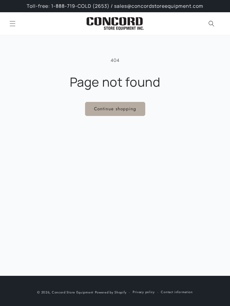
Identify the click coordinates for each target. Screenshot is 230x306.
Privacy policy (144, 292)
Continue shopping (115, 108)
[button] (12, 23)
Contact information (177, 292)
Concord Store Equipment (72, 292)
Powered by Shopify (111, 292)
